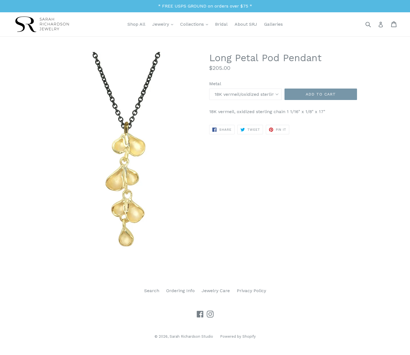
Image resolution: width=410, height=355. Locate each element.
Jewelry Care (216, 290)
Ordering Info (180, 290)
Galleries (273, 24)
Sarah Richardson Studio (191, 336)
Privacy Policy (251, 290)
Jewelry (164, 24)
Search (151, 290)
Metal (215, 83)
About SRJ (246, 24)
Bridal (221, 24)
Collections (195, 24)
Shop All (136, 24)
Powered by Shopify (238, 336)
